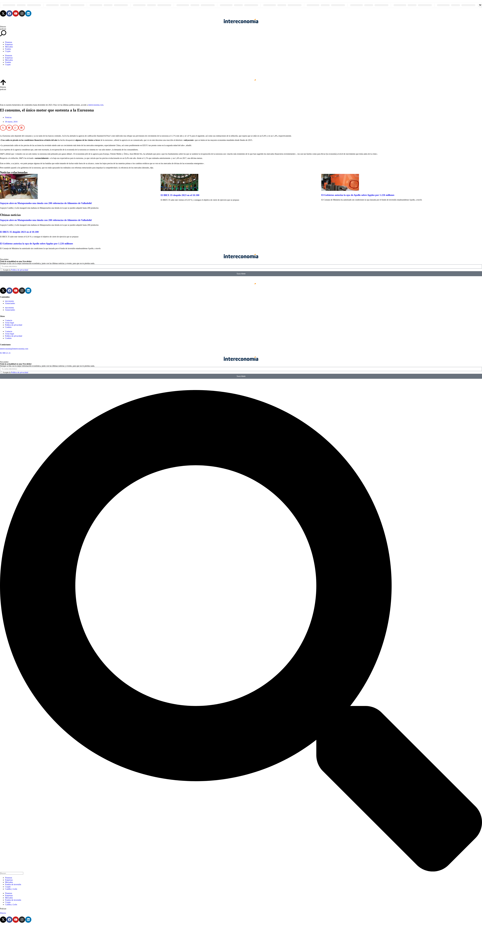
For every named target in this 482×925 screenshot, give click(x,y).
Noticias (8, 117)
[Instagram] (22, 13)
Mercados (9, 47)
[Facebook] (9, 13)
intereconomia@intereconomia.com (14, 349)
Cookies (8, 327)
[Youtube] (16, 13)
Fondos (8, 49)
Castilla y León (11, 889)
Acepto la (15, 270)
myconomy (9, 301)
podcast (3, 29)
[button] (3, 128)
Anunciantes (10, 303)
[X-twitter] (3, 13)
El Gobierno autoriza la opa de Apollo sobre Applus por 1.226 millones (357, 195)
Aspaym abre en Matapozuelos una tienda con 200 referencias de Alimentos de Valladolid (46, 203)
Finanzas (8, 42)
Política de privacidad (19, 270)
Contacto (8, 320)
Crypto (8, 51)
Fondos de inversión (13, 884)
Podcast (3, 909)
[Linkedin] (28, 13)
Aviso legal (9, 323)
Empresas (9, 44)
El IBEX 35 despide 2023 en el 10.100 (180, 195)
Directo (3, 27)
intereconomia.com (95, 105)
